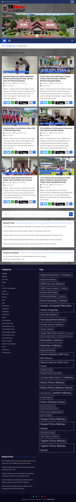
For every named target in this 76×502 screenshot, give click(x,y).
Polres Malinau (12, 71)
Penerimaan (5, 306)
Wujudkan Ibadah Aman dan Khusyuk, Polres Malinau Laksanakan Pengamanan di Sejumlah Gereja (33, 235)
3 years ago (8, 83)
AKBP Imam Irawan (49, 288)
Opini (3, 303)
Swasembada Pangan (47, 433)
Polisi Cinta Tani (45, 393)
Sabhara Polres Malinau (9, 344)
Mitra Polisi (5, 294)
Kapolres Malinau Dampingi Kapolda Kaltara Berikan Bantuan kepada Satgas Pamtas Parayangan (32, 239)
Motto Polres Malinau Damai (56, 387)
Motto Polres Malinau (52, 382)
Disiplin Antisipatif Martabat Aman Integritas (55, 307)
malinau (68, 377)
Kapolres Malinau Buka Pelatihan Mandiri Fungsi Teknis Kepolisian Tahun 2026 (26, 231)
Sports (4, 347)
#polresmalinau (48, 279)
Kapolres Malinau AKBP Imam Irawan (54, 364)
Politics (4, 317)
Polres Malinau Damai (52, 402)
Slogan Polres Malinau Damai (52, 426)
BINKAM (4, 276)
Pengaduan (5, 309)
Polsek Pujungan (7, 341)
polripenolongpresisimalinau (47, 406)
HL (3, 285)
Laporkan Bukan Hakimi (50, 378)
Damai (63, 300)
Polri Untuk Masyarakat (51, 412)
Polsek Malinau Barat (8, 326)
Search (71, 214)
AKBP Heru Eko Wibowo (52, 284)
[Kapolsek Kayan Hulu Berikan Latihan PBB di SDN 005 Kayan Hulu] (19, 117)
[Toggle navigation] (9, 41)
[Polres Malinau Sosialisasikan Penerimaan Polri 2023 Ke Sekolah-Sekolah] (56, 117)
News (5, 71)
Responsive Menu (72, 1)
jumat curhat (69, 333)
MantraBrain (51, 499)
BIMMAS (43, 170)
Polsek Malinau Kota (8, 329)
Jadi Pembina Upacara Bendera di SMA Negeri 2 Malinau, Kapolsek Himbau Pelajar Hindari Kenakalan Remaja (55, 180)
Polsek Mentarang (7, 338)
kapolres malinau (50, 345)
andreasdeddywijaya (48, 296)
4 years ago (8, 133)
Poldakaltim (5, 311)
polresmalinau (46, 397)
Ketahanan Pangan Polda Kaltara (50, 373)
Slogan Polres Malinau (52, 419)
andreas (64, 288)
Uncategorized (6, 352)
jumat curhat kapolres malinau (47, 336)
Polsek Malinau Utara (8, 335)
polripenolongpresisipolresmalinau (49, 408)
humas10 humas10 (20, 83)
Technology (5, 350)
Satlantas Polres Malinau (46, 415)
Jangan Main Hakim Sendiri (52, 333)
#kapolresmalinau (49, 275)
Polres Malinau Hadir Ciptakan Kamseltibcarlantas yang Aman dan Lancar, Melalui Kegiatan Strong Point (34, 226)
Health (4, 282)
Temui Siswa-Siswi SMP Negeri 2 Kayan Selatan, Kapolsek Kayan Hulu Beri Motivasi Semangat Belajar (55, 78)
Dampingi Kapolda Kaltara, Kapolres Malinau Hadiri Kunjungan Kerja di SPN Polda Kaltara (29, 244)
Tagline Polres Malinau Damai (53, 448)
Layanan (4, 291)
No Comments (9, 86)
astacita (62, 296)
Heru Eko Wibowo (49, 314)
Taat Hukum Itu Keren (49, 436)
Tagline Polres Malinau (53, 440)
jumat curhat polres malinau (65, 336)
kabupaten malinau (51, 340)
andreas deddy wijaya (48, 292)
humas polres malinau (51, 324)
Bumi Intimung (48, 300)
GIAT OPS (5, 279)
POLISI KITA (53, 170)
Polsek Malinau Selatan (9, 332)
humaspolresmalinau (53, 319)
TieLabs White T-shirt (17, 259)
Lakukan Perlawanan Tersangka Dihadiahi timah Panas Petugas (27, 256)
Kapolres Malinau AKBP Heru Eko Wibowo (54, 356)
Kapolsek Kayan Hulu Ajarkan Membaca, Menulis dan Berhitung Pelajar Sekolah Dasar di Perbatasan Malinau (18, 78)
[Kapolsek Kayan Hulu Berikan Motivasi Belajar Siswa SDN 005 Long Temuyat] (19, 166)
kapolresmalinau (47, 350)
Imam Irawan (46, 329)
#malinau (66, 275)
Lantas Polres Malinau (8, 288)
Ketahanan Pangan (46, 370)
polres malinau (62, 392)
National (4, 297)
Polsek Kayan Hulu (23, 71)
